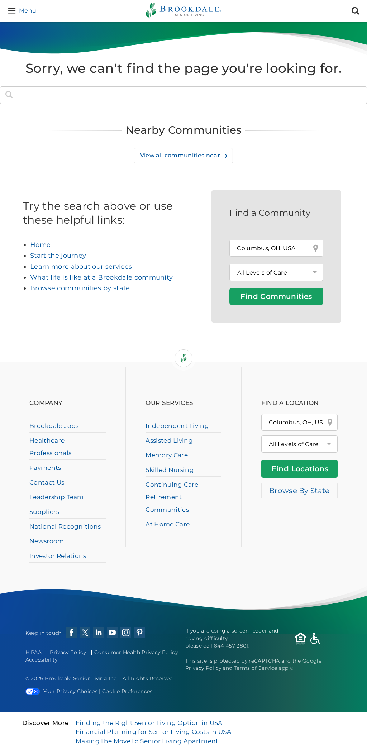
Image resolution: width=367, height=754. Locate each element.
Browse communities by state (80, 288)
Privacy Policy (68, 652)
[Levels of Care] (276, 272)
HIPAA (33, 652)
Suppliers (44, 511)
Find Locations (300, 468)
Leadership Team (56, 497)
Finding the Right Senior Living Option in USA (149, 722)
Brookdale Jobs (53, 425)
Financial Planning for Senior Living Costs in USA (153, 731)
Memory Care (167, 455)
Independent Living (177, 425)
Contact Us (46, 482)
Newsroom (46, 541)
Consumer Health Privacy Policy (136, 652)
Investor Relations (57, 555)
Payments (45, 467)
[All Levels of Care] (299, 444)
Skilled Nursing (170, 469)
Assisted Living (169, 440)
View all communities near (180, 155)
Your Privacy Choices (70, 691)
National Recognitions (65, 526)
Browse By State (299, 490)
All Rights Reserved (148, 678)
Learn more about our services (81, 267)
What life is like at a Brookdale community (101, 277)
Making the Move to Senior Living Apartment (147, 741)
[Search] (355, 10)
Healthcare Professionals (50, 447)
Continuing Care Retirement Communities (172, 497)
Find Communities (276, 296)
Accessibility (41, 660)
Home (40, 245)
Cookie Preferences (127, 691)
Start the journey (58, 255)
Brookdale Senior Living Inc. (82, 678)
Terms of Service (255, 668)
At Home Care (168, 524)
